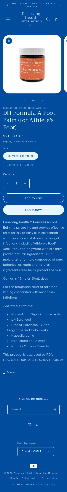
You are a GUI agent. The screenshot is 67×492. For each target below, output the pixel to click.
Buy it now (33, 209)
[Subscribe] (54, 409)
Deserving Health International (31, 473)
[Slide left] (25, 101)
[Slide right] (42, 101)
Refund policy (30, 478)
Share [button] (11, 372)
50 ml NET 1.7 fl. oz (22, 166)
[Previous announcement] (7, 5)
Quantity (8, 174)
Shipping (7, 142)
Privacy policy (49, 478)
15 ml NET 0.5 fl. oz (20, 155)
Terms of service (25, 484)
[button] (8, 19)
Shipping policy (46, 484)
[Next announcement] (60, 5)
